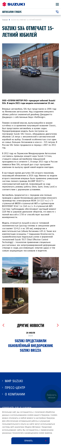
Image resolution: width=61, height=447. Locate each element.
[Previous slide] (3, 325)
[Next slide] (58, 325)
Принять (28, 440)
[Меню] (57, 4)
